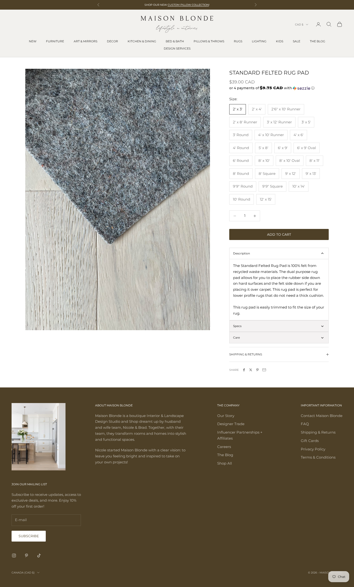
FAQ (305, 424)
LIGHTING (259, 41)
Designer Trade (230, 424)
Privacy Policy (313, 449)
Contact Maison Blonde (321, 415)
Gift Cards (310, 440)
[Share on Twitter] (251, 370)
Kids (279, 41)
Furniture (55, 41)
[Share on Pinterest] (257, 370)
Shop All (224, 463)
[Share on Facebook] (244, 370)
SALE (296, 41)
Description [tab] (241, 253)
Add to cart (279, 234)
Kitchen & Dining (142, 41)
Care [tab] (236, 337)
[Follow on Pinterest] (26, 555)
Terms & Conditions (318, 457)
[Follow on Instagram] (14, 555)
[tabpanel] (279, 289)
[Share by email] (264, 370)
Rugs (238, 41)
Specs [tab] (237, 326)
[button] (279, 88)
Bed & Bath (175, 41)
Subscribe (29, 536)
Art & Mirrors (85, 41)
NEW (32, 41)
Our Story (225, 415)
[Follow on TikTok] (39, 555)
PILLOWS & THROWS (209, 41)
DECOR (112, 41)
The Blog (317, 41)
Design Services (177, 48)
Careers (224, 446)
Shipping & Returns (318, 432)
